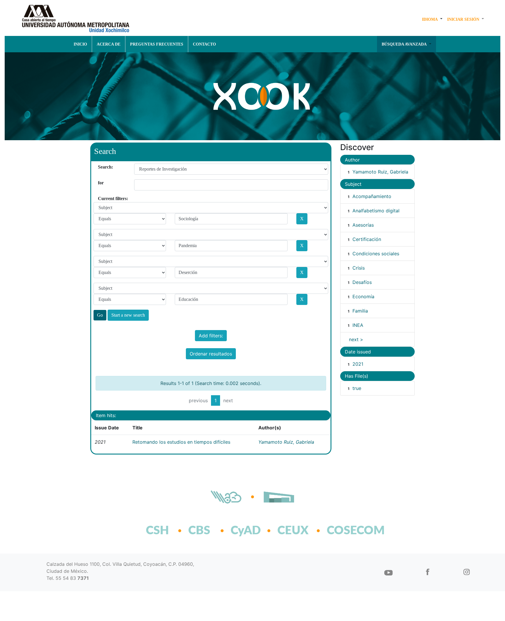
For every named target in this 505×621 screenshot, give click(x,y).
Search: (100, 166)
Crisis (358, 268)
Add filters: (211, 336)
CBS (199, 531)
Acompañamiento (371, 196)
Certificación (366, 239)
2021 (357, 364)
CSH (157, 531)
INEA (357, 325)
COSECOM (343, 531)
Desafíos (362, 282)
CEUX (293, 531)
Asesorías (363, 225)
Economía (363, 296)
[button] (432, 19)
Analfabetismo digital (375, 211)
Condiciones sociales (375, 253)
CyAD (246, 531)
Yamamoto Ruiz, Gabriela (286, 442)
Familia (360, 311)
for (100, 182)
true (356, 388)
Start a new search (128, 315)
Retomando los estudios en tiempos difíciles (181, 442)
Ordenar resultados (211, 354)
